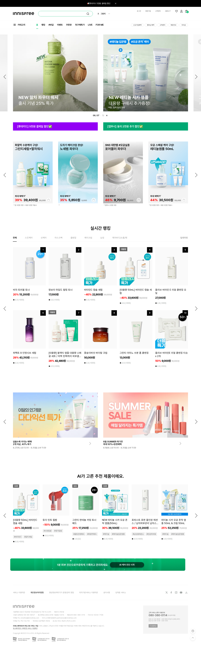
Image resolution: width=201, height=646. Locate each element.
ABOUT (168, 11)
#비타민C (17, 537)
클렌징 (73, 237)
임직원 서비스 (120, 592)
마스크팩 (58, 237)
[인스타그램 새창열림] (176, 592)
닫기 (115, 3)
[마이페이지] (181, 11)
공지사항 (106, 592)
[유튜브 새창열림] (181, 592)
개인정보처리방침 (37, 592)
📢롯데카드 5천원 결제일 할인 (98, 3)
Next (196, 77)
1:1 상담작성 (153, 626)
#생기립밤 (58, 531)
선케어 (43, 237)
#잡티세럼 (28, 537)
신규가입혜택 (137, 25)
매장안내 (173, 25)
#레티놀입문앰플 (118, 534)
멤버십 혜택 (150, 25)
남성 (102, 237)
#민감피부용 (151, 534)
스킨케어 (29, 237)
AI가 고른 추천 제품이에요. (100, 476)
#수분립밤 (47, 531)
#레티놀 (106, 534)
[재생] (106, 115)
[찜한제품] (176, 11)
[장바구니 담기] (48, 200)
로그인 (139, 11)
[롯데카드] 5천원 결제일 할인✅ (34, 126)
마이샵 (184, 25)
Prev (5, 77)
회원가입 (148, 11)
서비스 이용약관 (19, 592)
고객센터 (158, 11)
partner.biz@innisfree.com (67, 618)
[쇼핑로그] (193, 631)
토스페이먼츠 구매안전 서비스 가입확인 (25, 628)
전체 (15, 237)
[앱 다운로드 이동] (186, 592)
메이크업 (88, 237)
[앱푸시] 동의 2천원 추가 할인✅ (125, 126)
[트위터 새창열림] (166, 592)
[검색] (88, 13)
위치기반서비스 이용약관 (88, 592)
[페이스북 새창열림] (171, 592)
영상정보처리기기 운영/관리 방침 (61, 592)
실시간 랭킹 (100, 228)
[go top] (193, 638)
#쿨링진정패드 (78, 534)
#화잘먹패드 (92, 534)
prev (5, 175)
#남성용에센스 (138, 534)
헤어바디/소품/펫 (119, 237)
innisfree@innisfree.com (30, 618)
